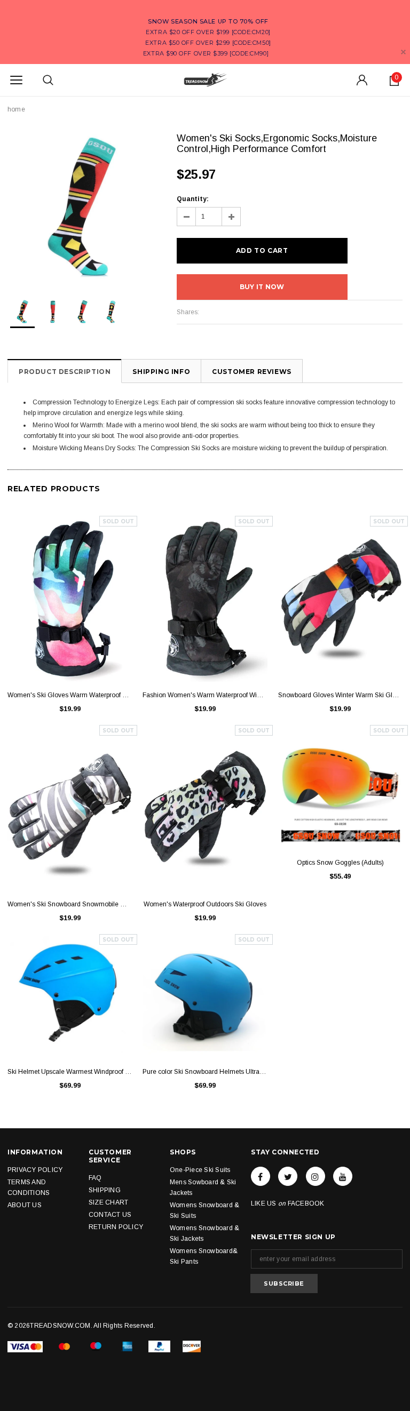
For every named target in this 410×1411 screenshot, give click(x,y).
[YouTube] (342, 1176)
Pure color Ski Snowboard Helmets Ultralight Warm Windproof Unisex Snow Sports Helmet (205, 1071)
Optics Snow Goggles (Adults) (340, 862)
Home (16, 109)
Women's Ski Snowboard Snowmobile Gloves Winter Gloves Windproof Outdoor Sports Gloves (69, 904)
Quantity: (193, 199)
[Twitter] (287, 1176)
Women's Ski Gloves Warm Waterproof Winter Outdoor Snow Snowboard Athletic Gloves (69, 695)
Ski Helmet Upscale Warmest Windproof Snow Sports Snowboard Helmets (69, 1071)
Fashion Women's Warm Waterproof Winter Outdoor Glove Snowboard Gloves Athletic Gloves (205, 695)
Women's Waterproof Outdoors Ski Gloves (205, 904)
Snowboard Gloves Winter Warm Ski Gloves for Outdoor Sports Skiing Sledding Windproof (340, 695)
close (403, 52)
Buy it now (262, 287)
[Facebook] (260, 1176)
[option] (81, 207)
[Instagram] (315, 1176)
